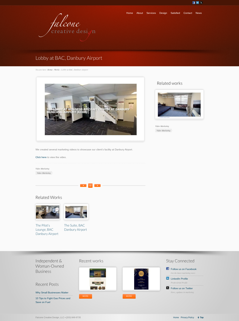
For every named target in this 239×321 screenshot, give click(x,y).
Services (151, 13)
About (139, 13)
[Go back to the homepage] (67, 42)
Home (129, 13)
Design (163, 13)
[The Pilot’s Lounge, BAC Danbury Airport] (97, 185)
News (199, 13)
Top (201, 317)
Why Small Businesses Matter (52, 292)
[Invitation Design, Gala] (83, 185)
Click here (41, 157)
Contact (188, 13)
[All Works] (90, 185)
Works (56, 69)
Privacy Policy (187, 317)
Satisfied (175, 13)
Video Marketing (42, 168)
